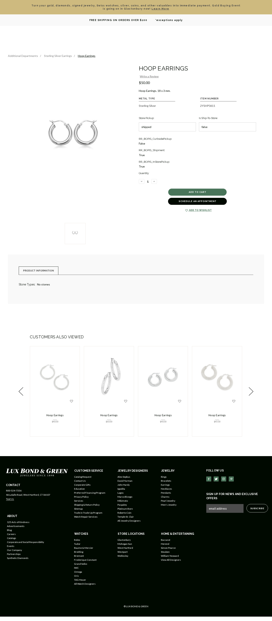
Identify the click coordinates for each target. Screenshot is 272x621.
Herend (165, 543)
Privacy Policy (81, 496)
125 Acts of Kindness (18, 522)
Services (78, 500)
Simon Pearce (168, 547)
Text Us (10, 498)
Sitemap (78, 508)
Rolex (77, 539)
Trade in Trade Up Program (88, 512)
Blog (9, 530)
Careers (11, 534)
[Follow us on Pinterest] (231, 478)
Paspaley (122, 504)
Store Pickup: (146, 118)
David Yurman (124, 480)
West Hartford (125, 547)
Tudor (77, 543)
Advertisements (15, 526)
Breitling (78, 551)
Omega (78, 571)
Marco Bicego (124, 496)
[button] (21, 391)
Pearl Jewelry (168, 500)
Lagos (120, 492)
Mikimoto (122, 500)
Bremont (79, 555)
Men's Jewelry (168, 504)
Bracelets (166, 480)
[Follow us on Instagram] (223, 478)
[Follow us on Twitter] (216, 478)
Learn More (160, 8)
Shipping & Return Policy (87, 504)
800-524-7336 (14, 490)
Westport (122, 551)
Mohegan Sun (124, 543)
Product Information (38, 270)
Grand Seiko (80, 563)
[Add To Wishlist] (71, 401)
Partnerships (14, 554)
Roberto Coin (124, 512)
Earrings (165, 484)
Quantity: (144, 173)
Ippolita (121, 488)
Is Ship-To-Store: (208, 118)
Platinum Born (125, 508)
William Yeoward (170, 555)
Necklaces (166, 488)
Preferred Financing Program (89, 492)
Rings (164, 476)
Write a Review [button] (149, 76)
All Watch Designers (85, 583)
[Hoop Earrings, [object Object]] (55, 377)
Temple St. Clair (125, 516)
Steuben (165, 551)
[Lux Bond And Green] (37, 472)
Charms (165, 496)
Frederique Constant (85, 559)
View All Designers (171, 559)
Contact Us (80, 480)
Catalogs (11, 538)
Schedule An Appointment (197, 201)
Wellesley (122, 555)
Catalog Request (82, 476)
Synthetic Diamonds (17, 558)
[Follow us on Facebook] (208, 478)
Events (10, 546)
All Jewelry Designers (129, 520)
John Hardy (123, 484)
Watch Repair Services (86, 516)
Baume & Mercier (83, 547)
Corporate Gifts (82, 484)
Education (79, 488)
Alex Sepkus (123, 476)
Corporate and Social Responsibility (25, 542)
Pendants (166, 492)
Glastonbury (124, 539)
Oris (76, 575)
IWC (76, 567)
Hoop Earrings (55, 415)
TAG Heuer (80, 579)
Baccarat (165, 539)
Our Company (14, 550)
